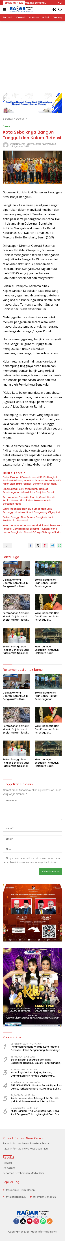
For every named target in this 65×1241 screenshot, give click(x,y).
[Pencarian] (60, 10)
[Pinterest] (29, 1221)
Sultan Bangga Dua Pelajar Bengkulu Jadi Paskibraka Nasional (28, 519)
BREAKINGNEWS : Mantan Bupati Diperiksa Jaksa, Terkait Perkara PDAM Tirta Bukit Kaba (36, 1087)
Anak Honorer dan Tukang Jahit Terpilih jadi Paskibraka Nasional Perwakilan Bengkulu (34, 1100)
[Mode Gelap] (54, 10)
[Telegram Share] (52, 545)
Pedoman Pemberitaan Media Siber (23, 1173)
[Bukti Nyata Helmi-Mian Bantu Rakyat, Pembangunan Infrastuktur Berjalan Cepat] (48, 568)
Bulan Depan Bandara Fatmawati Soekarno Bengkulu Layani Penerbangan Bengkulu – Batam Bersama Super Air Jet (36, 1061)
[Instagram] (36, 1221)
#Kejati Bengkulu (16, 1196)
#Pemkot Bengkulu (44, 1196)
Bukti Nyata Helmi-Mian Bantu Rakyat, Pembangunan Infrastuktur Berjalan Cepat (28, 490)
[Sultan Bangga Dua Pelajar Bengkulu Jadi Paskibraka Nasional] (16, 635)
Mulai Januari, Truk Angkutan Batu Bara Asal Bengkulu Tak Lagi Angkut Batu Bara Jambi (36, 1112)
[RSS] (50, 1221)
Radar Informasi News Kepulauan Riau (25, 1148)
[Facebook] (16, 1221)
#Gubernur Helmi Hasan (20, 1190)
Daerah (7, 126)
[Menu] (5, 9)
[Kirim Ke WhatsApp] (59, 545)
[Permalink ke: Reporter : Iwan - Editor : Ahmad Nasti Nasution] (5, 145)
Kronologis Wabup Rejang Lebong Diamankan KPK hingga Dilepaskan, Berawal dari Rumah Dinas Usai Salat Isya (36, 1074)
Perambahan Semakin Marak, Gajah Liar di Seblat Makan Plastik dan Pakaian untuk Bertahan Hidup (29, 500)
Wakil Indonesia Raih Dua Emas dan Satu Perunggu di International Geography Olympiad (31, 510)
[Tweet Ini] (38, 545)
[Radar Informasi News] (20, 9)
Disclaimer (9, 1168)
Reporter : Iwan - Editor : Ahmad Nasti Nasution (33, 143)
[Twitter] (23, 1221)
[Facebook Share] (30, 545)
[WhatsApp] (43, 1221)
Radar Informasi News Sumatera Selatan (26, 1143)
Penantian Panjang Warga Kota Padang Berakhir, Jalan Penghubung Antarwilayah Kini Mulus (36, 1048)
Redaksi (7, 1162)
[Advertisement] (32, 55)
